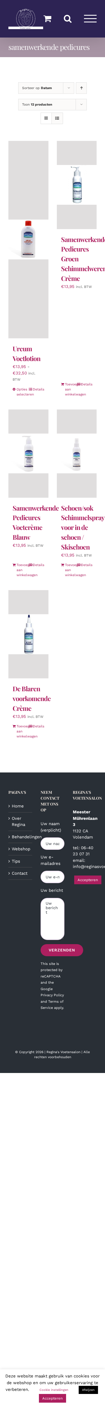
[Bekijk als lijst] (57, 118)
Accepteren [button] (88, 880)
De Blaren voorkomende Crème (32, 698)
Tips (16, 861)
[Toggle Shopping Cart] (47, 18)
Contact (19, 873)
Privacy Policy (52, 995)
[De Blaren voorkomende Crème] (28, 634)
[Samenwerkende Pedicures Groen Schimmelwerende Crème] (77, 185)
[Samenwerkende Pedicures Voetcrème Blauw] (28, 453)
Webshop (20, 848)
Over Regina (18, 821)
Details (38, 389)
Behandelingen (20, 836)
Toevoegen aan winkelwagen (70, 389)
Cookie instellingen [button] (53, 1390)
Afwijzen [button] (88, 1390)
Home (18, 806)
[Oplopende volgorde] (81, 88)
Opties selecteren (22, 391)
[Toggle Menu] (90, 18)
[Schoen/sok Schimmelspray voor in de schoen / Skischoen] (77, 453)
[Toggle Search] (68, 18)
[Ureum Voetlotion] (28, 240)
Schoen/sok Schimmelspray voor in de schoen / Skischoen (82, 527)
